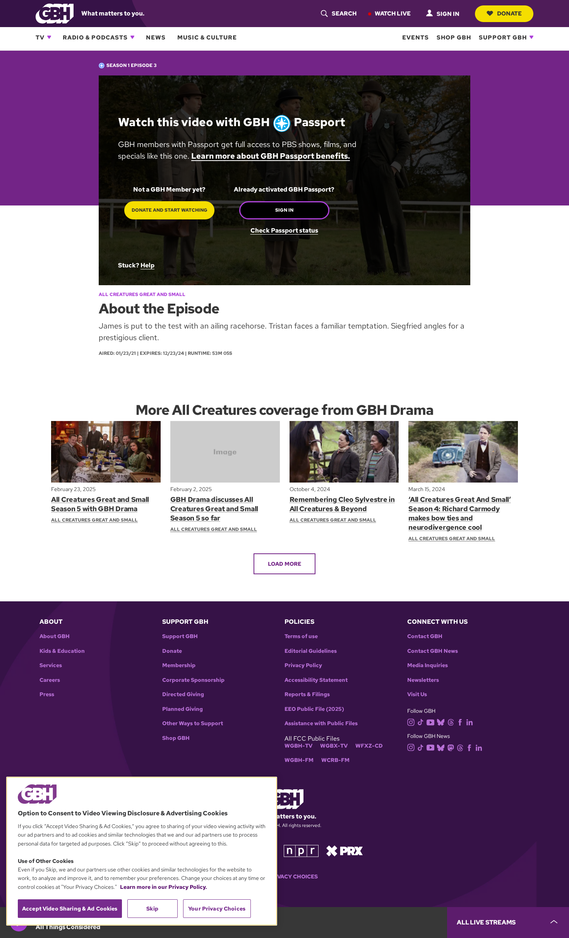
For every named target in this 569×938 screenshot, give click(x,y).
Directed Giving (183, 694)
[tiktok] (420, 722)
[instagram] (411, 721)
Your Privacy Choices (284, 876)
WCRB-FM (335, 760)
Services (50, 665)
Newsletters (423, 680)
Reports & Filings (307, 694)
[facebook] (460, 722)
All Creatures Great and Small (142, 294)
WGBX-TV (334, 746)
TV (40, 37)
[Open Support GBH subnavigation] (531, 37)
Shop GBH (454, 37)
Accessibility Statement (316, 680)
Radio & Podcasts (95, 37)
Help (147, 265)
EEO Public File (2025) (314, 709)
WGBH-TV (298, 746)
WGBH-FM (299, 760)
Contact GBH (424, 636)
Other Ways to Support (192, 723)
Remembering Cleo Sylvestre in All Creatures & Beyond (342, 504)
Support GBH (503, 37)
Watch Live (393, 13)
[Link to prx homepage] (344, 850)
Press (46, 694)
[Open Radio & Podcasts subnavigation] (132, 37)
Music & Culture (207, 37)
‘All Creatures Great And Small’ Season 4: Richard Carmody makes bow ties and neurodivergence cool (459, 513)
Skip (152, 908)
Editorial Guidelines (310, 651)
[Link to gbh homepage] (55, 13)
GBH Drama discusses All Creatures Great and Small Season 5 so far (214, 508)
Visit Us (417, 694)
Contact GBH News (432, 651)
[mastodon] (450, 747)
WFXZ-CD (369, 746)
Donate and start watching (169, 210)
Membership (178, 665)
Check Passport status (284, 230)
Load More (284, 563)
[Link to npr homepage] (301, 850)
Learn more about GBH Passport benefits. (270, 156)
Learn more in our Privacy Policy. (163, 886)
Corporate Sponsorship (193, 680)
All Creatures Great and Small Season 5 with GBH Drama (100, 504)
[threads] (450, 722)
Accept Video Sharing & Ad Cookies (70, 908)
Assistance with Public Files (321, 723)
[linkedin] (469, 722)
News (156, 37)
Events (415, 37)
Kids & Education (62, 651)
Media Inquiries (427, 665)
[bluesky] (440, 722)
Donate (509, 13)
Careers (49, 680)
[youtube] (430, 721)
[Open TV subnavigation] (49, 37)
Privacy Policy (303, 665)
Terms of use (301, 636)
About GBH (54, 636)
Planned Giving (182, 709)
